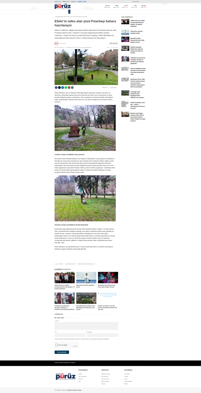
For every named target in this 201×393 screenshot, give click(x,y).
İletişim (126, 383)
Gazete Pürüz (62, 43)
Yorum (57, 320)
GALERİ (58, 1)
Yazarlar (126, 376)
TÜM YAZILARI (113, 43)
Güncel (86, 11)
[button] (69, 12)
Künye (125, 379)
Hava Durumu (104, 376)
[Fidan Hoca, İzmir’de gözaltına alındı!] (86, 277)
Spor (120, 11)
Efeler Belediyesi (70, 264)
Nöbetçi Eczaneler (105, 374)
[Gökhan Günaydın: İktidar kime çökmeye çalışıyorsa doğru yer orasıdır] (125, 50)
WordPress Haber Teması (74, 390)
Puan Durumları (105, 379)
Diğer (125, 11)
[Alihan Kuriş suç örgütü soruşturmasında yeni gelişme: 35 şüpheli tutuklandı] (65, 277)
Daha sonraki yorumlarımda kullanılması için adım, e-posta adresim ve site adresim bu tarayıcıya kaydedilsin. (82, 339)
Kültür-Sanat (113, 11)
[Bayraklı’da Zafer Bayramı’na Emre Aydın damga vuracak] (108, 277)
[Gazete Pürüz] (63, 8)
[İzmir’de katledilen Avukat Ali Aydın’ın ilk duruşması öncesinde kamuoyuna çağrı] (125, 70)
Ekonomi (92, 11)
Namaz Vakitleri (105, 381)
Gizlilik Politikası (128, 381)
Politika (100, 11)
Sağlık (106, 11)
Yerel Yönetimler (76, 11)
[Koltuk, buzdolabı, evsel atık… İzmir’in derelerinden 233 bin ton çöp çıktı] (108, 298)
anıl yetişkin (59, 264)
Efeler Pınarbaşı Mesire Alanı (86, 264)
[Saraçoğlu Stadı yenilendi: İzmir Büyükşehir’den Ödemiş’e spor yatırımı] (86, 298)
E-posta (89, 332)
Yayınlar (103, 383)
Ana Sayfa (126, 374)
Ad (56, 332)
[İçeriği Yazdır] (72, 87)
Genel (108, 47)
